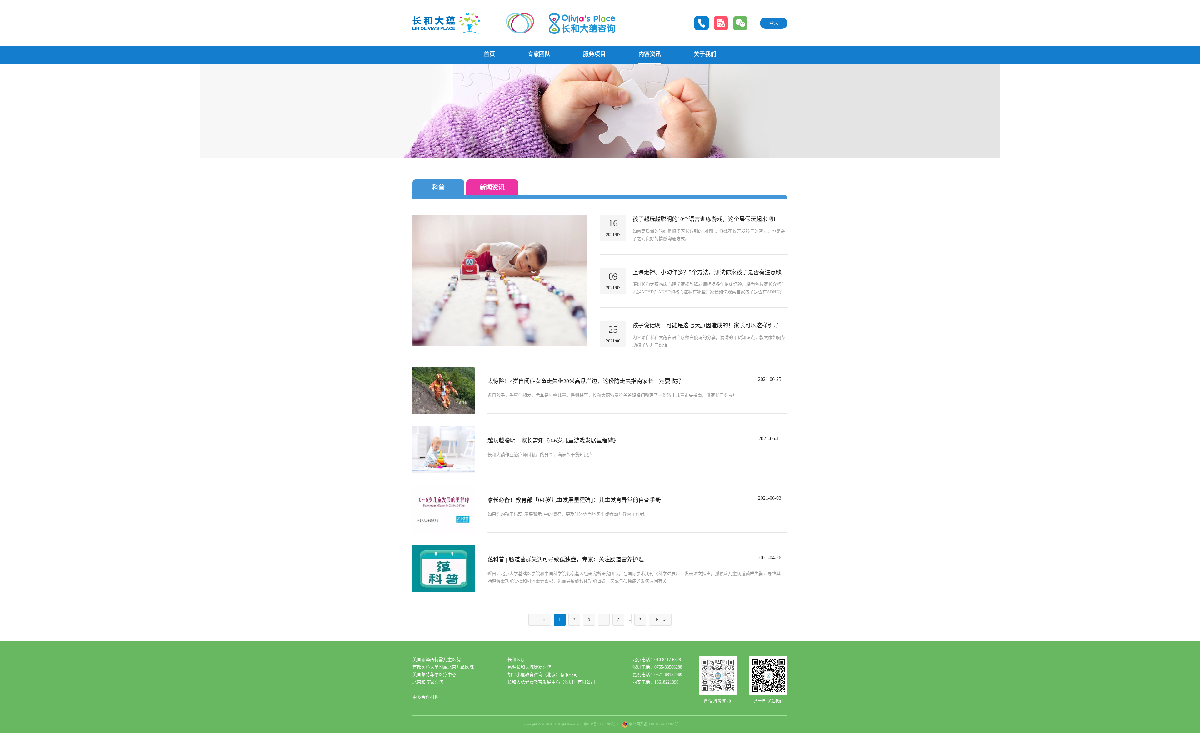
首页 (489, 54)
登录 (773, 23)
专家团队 (539, 54)
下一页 (660, 620)
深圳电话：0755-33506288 (657, 667)
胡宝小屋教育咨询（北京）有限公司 (543, 674)
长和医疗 (516, 659)
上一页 (539, 620)
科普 (438, 187)
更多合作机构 (425, 697)
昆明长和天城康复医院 (529, 667)
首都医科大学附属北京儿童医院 (443, 667)
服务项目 (594, 54)
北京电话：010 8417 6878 (656, 659)
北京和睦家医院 (427, 682)
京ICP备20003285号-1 (601, 724)
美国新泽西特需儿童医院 (436, 659)
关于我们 (705, 54)
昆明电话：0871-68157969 (657, 674)
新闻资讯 (492, 187)
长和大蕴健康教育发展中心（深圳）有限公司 (551, 682)
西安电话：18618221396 (655, 682)
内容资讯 (649, 54)
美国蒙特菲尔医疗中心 (434, 674)
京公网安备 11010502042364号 (653, 724)
